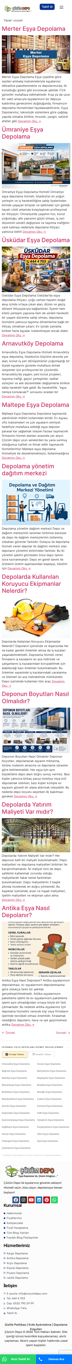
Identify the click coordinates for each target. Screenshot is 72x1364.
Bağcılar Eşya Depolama (14, 1071)
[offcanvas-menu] (61, 7)
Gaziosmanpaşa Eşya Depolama (18, 1120)
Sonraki (63, 1033)
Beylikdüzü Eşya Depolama (16, 1092)
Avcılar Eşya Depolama (49, 1064)
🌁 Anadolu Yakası (41, 1054)
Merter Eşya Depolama (33, 28)
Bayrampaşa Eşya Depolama (16, 1085)
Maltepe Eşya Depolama (35, 404)
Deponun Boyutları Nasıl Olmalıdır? (35, 697)
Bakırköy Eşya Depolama (14, 1078)
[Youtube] (31, 1199)
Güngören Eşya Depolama (50, 1120)
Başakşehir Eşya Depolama (51, 1078)
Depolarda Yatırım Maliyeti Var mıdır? (27, 808)
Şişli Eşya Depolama (47, 1141)
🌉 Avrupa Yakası (14, 1054)
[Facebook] (15, 1199)
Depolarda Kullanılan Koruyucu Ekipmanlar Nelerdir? (31, 583)
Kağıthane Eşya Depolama (15, 1127)
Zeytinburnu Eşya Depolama (16, 1148)
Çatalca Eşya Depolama (49, 1099)
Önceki (8, 1033)
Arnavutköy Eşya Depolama (16, 1064)
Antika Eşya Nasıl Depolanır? (26, 911)
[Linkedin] (39, 1199)
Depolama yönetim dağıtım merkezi (28, 470)
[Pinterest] (46, 1199)
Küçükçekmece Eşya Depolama (53, 1127)
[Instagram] (23, 1199)
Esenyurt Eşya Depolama (50, 1106)
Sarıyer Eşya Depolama (14, 1134)
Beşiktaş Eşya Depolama (49, 1085)
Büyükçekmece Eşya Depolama (18, 1099)
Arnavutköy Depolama (32, 343)
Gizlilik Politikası (15, 1324)
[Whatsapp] (54, 1199)
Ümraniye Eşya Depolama (22, 133)
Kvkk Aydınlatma (40, 1324)
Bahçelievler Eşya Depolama (51, 1071)
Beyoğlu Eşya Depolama (49, 1092)
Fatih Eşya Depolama (48, 1113)
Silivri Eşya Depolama (48, 1134)
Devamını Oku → (29, 121)
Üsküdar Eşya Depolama (36, 240)
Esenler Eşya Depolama (14, 1106)
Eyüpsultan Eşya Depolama (16, 1113)
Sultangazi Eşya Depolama (15, 1141)
